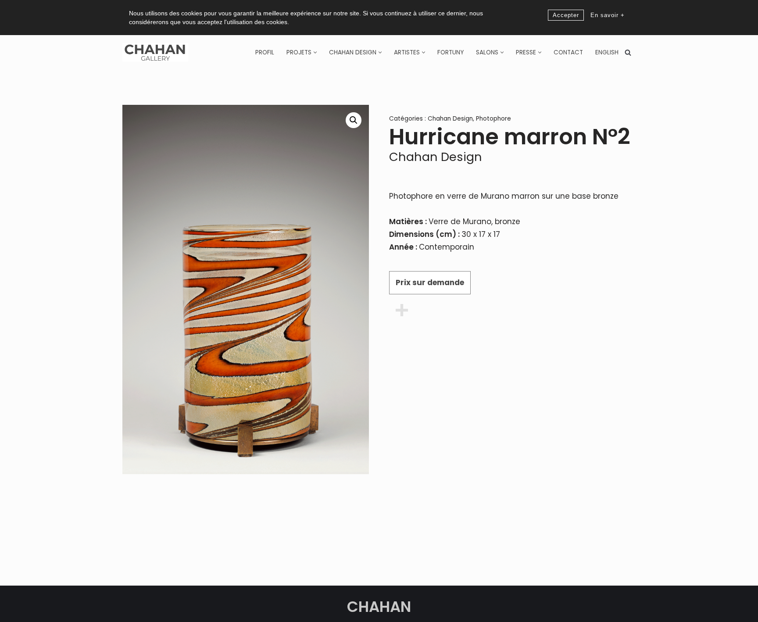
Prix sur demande (430, 282)
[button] (315, 52)
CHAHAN (379, 606)
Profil (264, 52)
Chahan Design (450, 118)
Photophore (493, 118)
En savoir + (607, 15)
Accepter (566, 15)
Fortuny (450, 52)
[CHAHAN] (155, 52)
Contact (568, 52)
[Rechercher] (628, 52)
